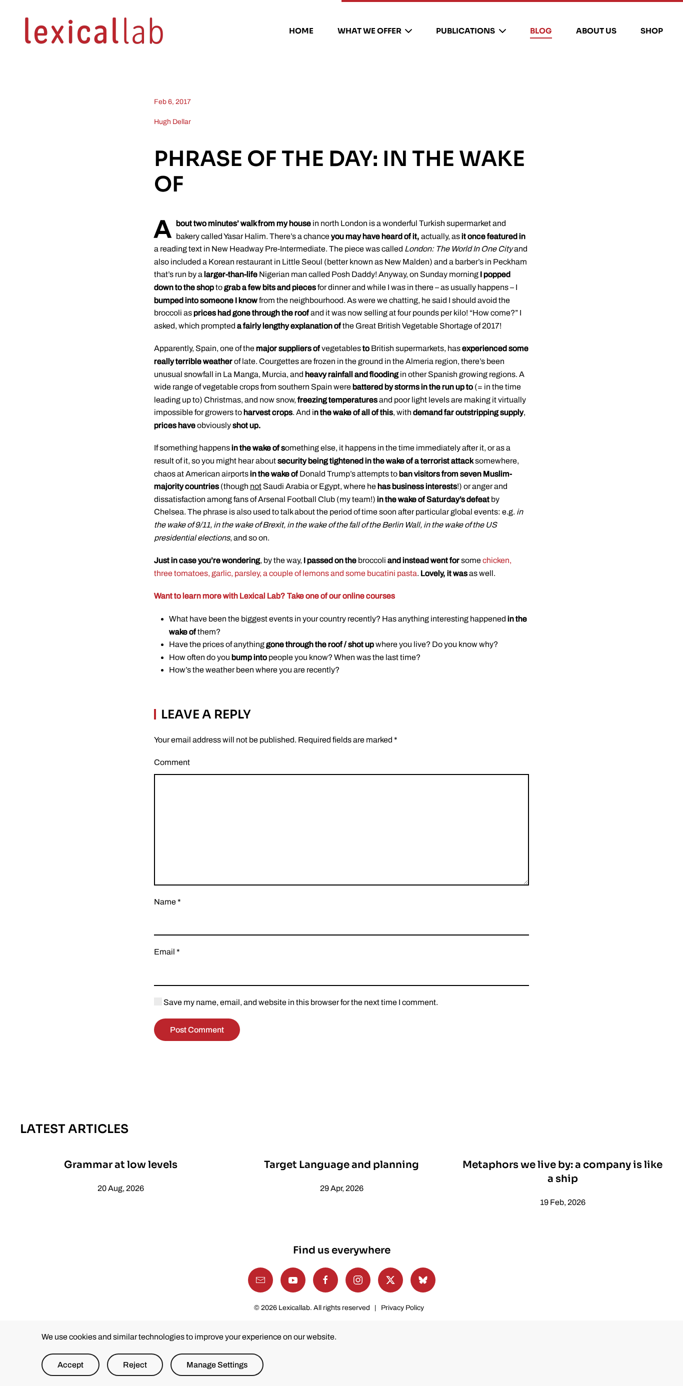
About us (596, 31)
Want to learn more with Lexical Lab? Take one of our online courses (274, 596)
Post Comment (197, 1030)
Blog (541, 31)
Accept (71, 1364)
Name (167, 902)
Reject (135, 1364)
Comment (172, 762)
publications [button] (465, 31)
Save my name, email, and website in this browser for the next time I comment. (300, 1002)
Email (167, 952)
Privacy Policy (402, 1308)
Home (301, 31)
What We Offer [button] (370, 31)
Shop (651, 31)
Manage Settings (217, 1364)
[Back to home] (94, 31)
